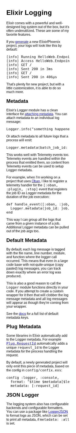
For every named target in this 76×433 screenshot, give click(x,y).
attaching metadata (39, 114)
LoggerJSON (58, 411)
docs (22, 314)
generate (21, 42)
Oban (36, 181)
